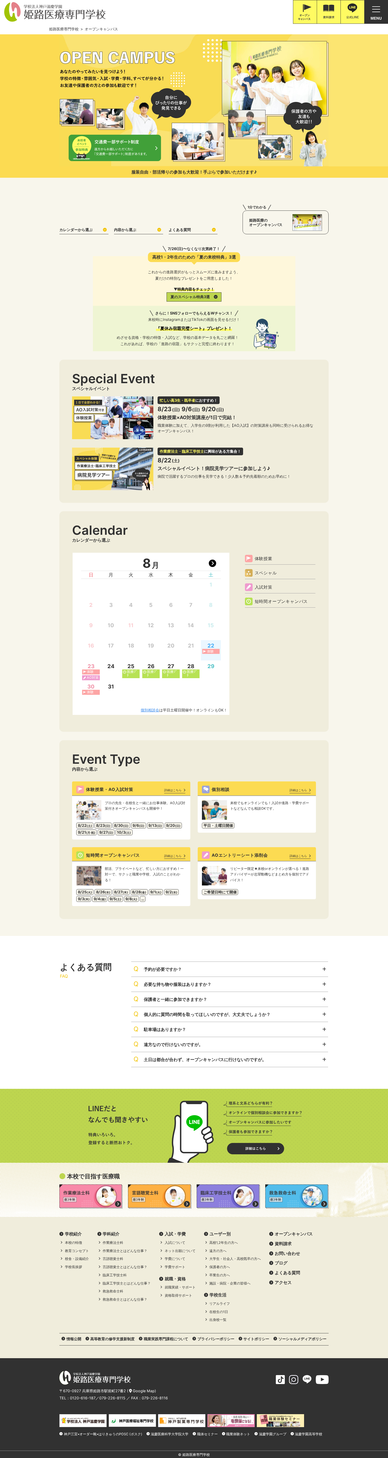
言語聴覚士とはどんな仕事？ (125, 1267)
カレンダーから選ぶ (76, 229)
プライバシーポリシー (215, 1339)
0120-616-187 (83, 1398)
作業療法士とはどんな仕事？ (125, 1251)
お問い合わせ (287, 1253)
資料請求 (283, 1243)
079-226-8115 (112, 1398)
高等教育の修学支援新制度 (112, 1339)
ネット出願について (180, 1251)
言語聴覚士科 (113, 1259)
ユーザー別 (220, 1233)
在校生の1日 (218, 1312)
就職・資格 (175, 1278)
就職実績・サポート (180, 1287)
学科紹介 (111, 1233)
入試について (175, 1243)
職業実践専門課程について (166, 1339)
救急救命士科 (113, 1291)
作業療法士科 (113, 1243)
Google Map (144, 1391)
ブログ (281, 1262)
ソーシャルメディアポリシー (302, 1339)
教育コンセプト (77, 1251)
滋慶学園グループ (272, 1434)
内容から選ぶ (125, 229)
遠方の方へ (217, 1251)
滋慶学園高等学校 (308, 1434)
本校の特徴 (73, 1243)
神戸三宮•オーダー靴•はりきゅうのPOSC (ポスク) (103, 1434)
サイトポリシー (256, 1339)
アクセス (283, 1282)
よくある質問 (180, 229)
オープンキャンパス (294, 1233)
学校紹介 (73, 1233)
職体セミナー (207, 1434)
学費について (175, 1259)
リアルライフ (219, 1304)
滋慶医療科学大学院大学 (169, 1434)
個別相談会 (150, 710)
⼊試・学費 (175, 1233)
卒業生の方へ (219, 1275)
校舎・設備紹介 (77, 1259)
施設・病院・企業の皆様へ (229, 1283)
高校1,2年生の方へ (223, 1243)
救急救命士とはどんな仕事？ (125, 1299)
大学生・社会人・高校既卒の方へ (235, 1259)
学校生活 (218, 1294)
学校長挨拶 (73, 1267)
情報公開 (74, 1339)
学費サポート (175, 1267)
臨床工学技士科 (115, 1275)
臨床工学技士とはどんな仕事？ (127, 1283)
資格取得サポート (178, 1295)
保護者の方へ (219, 1267)
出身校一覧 (217, 1320)
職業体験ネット (238, 1434)
